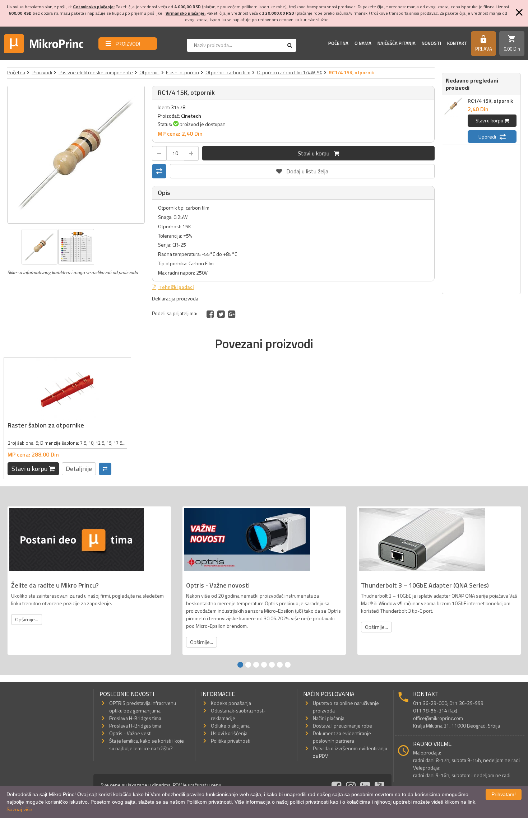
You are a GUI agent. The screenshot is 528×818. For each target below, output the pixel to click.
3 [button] (256, 665)
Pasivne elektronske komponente (96, 72)
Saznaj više (19, 809)
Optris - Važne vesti (130, 733)
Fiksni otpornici (182, 72)
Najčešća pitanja (397, 43)
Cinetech (191, 116)
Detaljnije (79, 468)
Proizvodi (42, 72)
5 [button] (272, 665)
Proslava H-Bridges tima (135, 718)
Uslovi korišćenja (229, 733)
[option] (76, 154)
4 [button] (264, 665)
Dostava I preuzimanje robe (342, 725)
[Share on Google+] (232, 314)
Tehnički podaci (176, 287)
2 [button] (248, 665)
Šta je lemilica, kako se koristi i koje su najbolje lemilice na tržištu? (146, 744)
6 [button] (280, 665)
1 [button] (240, 665)
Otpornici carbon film (227, 72)
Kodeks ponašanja (231, 703)
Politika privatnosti (230, 740)
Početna (338, 43)
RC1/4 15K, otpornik (490, 100)
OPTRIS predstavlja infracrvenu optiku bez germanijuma (142, 706)
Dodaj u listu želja (302, 170)
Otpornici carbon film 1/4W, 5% (289, 72)
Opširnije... (26, 619)
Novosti (431, 43)
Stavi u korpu (316, 153)
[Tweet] (221, 314)
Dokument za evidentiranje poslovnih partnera (342, 736)
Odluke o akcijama (230, 725)
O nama (363, 43)
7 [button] (288, 665)
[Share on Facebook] (210, 314)
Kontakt (457, 43)
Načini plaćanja (328, 718)
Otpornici (149, 72)
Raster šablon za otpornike (46, 425)
